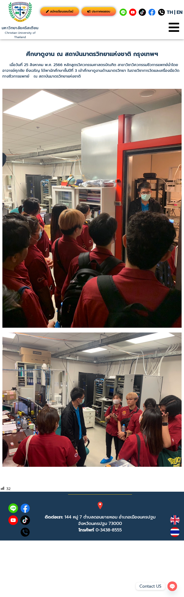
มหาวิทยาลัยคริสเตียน (20, 28)
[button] (173, 27)
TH (170, 12)
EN (180, 12)
